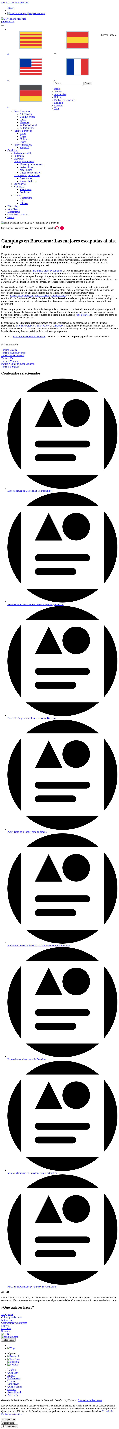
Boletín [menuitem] (57, 97)
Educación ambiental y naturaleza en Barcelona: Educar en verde (39, 945)
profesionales (7, 21)
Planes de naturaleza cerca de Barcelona (26, 1059)
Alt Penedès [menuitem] (26, 114)
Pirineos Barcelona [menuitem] (23, 144)
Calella (13, 295)
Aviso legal (12, 1395)
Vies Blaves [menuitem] (25, 189)
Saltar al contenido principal (15, 2)
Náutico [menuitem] (24, 203)
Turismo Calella (9, 350)
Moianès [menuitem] (24, 139)
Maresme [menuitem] (24, 122)
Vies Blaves (13, 1384)
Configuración (8, 1419)
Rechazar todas (9, 1426)
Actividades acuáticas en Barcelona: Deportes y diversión (35, 604)
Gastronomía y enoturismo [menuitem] (27, 175)
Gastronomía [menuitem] (26, 178)
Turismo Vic (7, 358)
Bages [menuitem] (23, 136)
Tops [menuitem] (56, 108)
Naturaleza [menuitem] (19, 186)
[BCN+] (6, 1334)
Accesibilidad (14, 1392)
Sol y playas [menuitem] (20, 184)
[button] (57, 228)
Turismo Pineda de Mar (12, 355)
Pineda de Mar (42, 295)
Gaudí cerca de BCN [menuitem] (30, 172)
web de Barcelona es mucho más (29, 336)
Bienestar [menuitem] (18, 158)
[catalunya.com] (9, 1336)
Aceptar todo (8, 1423)
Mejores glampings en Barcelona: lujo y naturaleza (32, 1173)
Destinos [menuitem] (58, 105)
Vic (77, 314)
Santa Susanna (58, 295)
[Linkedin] (13, 1362)
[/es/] (13, 18)
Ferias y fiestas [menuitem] (27, 167)
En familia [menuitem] (19, 156)
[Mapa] (26, 13)
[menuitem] (57, 88)
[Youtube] (12, 1364)
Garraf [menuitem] (23, 119)
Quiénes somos (14, 1386)
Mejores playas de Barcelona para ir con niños (30, 490)
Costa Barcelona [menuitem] (22, 111)
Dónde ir (11, 1370)
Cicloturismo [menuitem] (26, 197)
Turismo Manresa (9, 361)
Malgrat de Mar (25, 295)
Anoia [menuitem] (23, 133)
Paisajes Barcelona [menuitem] (23, 130)
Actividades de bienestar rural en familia (27, 832)
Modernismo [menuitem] (26, 170)
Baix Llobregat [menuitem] (27, 116)
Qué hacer (12, 1372)
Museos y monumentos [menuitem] (31, 164)
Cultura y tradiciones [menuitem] (24, 161)
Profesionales (13, 1378)
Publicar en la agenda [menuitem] (64, 100)
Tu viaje (11, 1381)
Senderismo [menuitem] (25, 192)
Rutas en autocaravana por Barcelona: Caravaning (31, 1286)
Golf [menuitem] (22, 200)
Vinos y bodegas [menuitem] (28, 181)
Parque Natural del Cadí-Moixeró (32, 325)
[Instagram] (13, 1359)
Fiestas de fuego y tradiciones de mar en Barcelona (32, 718)
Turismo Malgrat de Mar (13, 352)
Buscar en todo (108, 35)
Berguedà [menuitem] (24, 147)
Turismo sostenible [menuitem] (23, 153)
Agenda (11, 1375)
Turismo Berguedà (10, 366)
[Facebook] (13, 1356)
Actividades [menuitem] (60, 94)
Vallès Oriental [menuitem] (27, 128)
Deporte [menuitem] (18, 195)
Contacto (11, 1389)
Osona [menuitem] (23, 142)
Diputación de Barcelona (90, 1400)
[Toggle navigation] (2, 25)
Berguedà (60, 325)
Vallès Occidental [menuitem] (28, 125)
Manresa (85, 314)
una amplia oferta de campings (47, 270)
